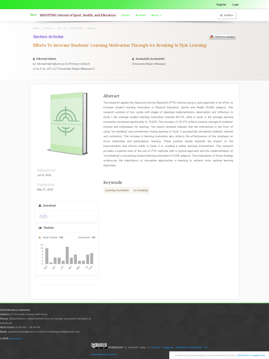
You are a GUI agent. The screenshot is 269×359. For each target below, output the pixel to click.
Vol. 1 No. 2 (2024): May (70, 28)
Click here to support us (251, 355)
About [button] (155, 15)
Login (235, 4)
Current (125, 15)
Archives (141, 15)
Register (222, 4)
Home (36, 28)
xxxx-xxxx (15, 338)
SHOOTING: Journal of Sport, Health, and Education (78, 15)
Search (228, 15)
